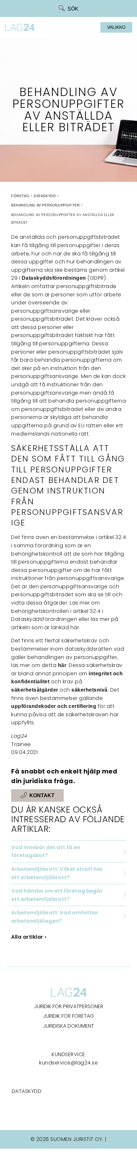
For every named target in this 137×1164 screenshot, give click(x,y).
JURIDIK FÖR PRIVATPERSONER (68, 1006)
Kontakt (41, 795)
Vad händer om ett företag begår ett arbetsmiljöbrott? (57, 895)
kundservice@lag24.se (68, 1062)
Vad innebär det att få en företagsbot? (45, 851)
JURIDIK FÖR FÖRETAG (68, 1016)
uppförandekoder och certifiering (53, 706)
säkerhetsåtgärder (34, 690)
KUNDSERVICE (68, 1054)
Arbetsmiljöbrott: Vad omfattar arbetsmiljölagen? (54, 917)
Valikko (116, 27)
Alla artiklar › (29, 937)
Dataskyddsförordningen (54, 278)
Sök (73, 9)
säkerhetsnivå (89, 690)
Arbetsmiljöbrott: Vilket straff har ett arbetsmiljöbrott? (57, 873)
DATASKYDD (27, 1091)
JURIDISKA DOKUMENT (68, 1026)
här (62, 665)
